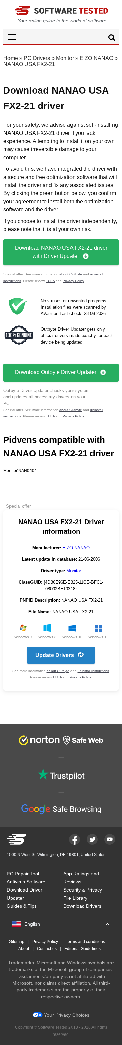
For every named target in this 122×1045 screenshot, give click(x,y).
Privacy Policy (73, 281)
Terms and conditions (85, 941)
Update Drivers (54, 655)
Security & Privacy (82, 890)
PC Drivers (37, 58)
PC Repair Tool (23, 873)
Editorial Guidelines (82, 948)
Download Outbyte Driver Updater (55, 372)
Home (10, 58)
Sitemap (16, 941)
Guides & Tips (22, 906)
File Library (75, 898)
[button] (61, 36)
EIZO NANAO (96, 58)
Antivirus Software (26, 881)
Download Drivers (82, 906)
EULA (50, 281)
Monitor (65, 58)
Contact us (47, 948)
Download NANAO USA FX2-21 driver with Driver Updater (61, 252)
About (23, 948)
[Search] (111, 39)
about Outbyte (70, 274)
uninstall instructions (93, 671)
